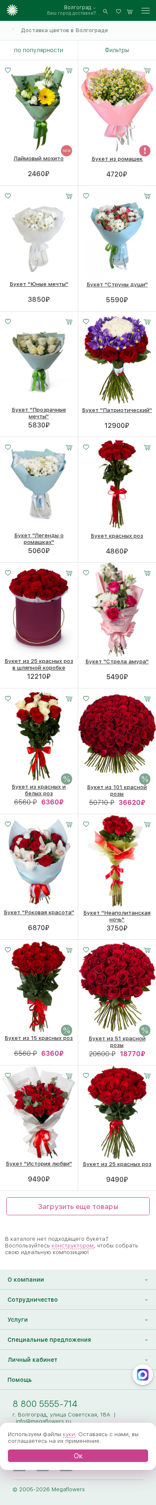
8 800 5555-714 (44, 1404)
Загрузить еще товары (78, 1206)
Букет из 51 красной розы (117, 1041)
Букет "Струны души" (117, 284)
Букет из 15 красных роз (39, 1038)
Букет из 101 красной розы (117, 790)
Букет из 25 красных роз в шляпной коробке (39, 664)
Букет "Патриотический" (117, 410)
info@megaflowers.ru (43, 1421)
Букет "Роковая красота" (39, 912)
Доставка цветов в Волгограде (64, 30)
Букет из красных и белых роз (39, 790)
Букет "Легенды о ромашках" (39, 538)
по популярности (38, 50)
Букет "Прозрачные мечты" (39, 413)
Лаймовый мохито (39, 158)
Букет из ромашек (117, 158)
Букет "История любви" (39, 1163)
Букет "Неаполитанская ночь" (117, 916)
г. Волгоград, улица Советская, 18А (61, 1414)
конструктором (73, 1245)
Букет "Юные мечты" (39, 284)
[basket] (130, 11)
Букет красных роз (117, 535)
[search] (105, 11)
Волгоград (77, 7)
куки (69, 1434)
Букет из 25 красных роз (117, 1164)
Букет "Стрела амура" (117, 661)
